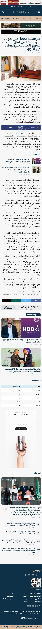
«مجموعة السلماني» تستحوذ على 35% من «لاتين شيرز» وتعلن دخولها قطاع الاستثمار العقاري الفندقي (18, 541)
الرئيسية (38, 18)
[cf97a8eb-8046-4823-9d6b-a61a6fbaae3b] (21, 24)
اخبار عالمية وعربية (35, 596)
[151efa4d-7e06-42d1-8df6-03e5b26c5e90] (21, 32)
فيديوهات (10, 596)
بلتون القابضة (21, 291)
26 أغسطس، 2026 (25, 164)
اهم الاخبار (16, 18)
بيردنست (21, 294)
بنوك (24, 18)
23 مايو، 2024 (36, 53)
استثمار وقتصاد (5, 18)
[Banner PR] (21, 307)
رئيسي (25, 596)
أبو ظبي (28, 291)
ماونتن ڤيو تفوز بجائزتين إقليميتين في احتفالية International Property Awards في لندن (21, 524)
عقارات (31, 18)
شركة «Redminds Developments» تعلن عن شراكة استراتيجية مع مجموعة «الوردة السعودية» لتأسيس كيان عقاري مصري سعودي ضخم (25, 511)
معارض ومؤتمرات (7, 599)
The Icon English (35, 593)
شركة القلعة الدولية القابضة (10, 294)
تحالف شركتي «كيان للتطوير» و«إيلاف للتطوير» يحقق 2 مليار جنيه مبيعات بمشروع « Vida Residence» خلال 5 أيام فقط (18, 550)
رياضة (25, 599)
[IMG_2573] (21, 2)
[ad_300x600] (21, 439)
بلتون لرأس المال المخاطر (32, 294)
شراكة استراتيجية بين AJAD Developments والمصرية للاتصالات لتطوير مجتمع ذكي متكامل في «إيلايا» (16, 170)
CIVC (33, 291)
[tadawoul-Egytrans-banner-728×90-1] (21, 127)
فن (12, 593)
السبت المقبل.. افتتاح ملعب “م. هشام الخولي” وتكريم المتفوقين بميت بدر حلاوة (19, 532)
